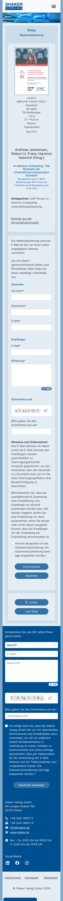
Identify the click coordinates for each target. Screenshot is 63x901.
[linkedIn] (7, 863)
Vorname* (17, 290)
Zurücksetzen (31, 566)
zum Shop (31, 611)
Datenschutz (13, 877)
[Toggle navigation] (54, 6)
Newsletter (51, 877)
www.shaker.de (19, 832)
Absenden (31, 575)
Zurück (33, 602)
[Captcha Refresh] (45, 410)
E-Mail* (16, 321)
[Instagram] (26, 863)
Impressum (31, 877)
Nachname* (18, 306)
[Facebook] (17, 863)
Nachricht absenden (31, 785)
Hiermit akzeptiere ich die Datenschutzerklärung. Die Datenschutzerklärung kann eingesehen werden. (32, 549)
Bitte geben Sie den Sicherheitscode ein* (24, 423)
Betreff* (12, 645)
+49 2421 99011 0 (21, 818)
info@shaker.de (20, 827)
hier (17, 555)
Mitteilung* (18, 360)
